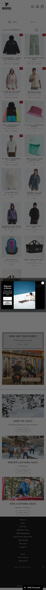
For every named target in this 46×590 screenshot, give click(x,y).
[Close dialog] (43, 283)
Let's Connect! (7, 303)
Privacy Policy (36, 286)
